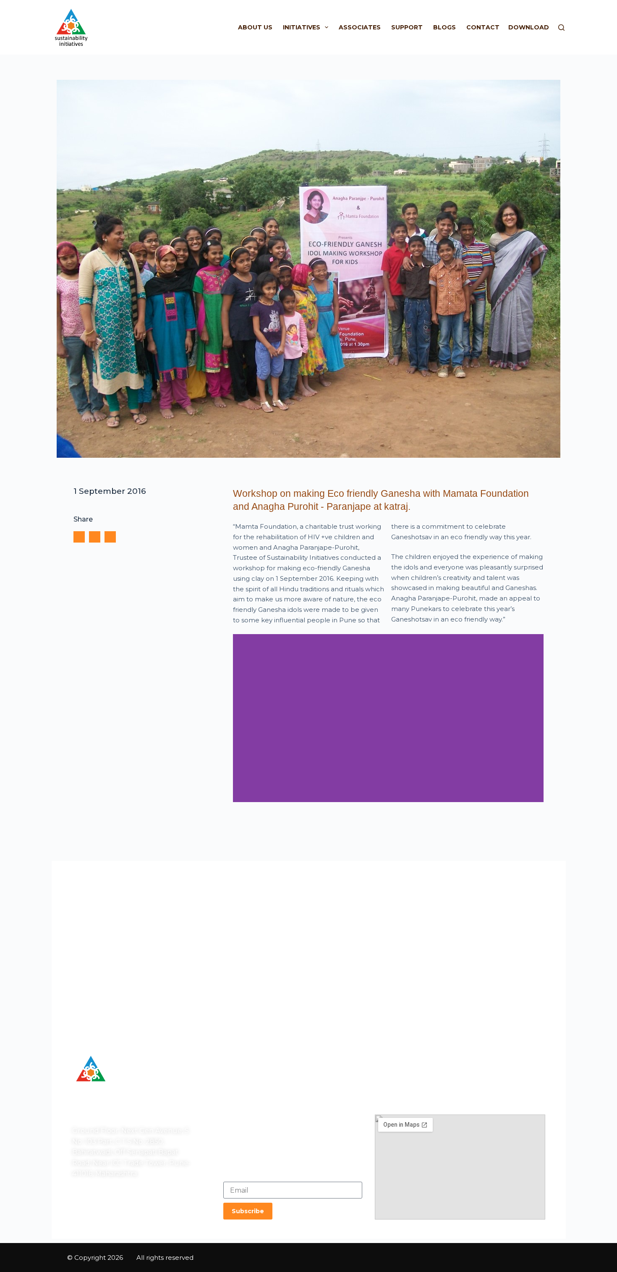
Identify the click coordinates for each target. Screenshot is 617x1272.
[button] (79, 537)
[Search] (561, 27)
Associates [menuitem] (360, 27)
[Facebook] (79, 1211)
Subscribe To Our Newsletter (270, 1173)
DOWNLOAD (528, 27)
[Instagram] (100, 1211)
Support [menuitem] (407, 27)
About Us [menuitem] (255, 27)
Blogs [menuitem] (444, 27)
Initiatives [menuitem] (301, 27)
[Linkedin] (121, 1211)
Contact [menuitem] (482, 27)
